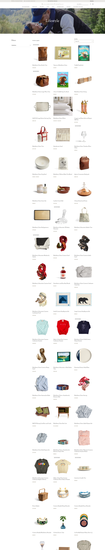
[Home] (11, 10)
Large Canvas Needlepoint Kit (82, 311)
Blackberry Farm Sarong (80, 395)
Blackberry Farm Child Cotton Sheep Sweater (82, 340)
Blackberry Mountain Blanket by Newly (40, 256)
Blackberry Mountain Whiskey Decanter (61, 228)
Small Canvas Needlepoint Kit (61, 311)
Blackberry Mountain (78, 6)
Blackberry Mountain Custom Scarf (41, 283)
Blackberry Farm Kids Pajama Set (41, 450)
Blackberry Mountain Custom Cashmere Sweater (40, 340)
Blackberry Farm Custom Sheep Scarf (40, 368)
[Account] (90, 4)
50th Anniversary (26, 6)
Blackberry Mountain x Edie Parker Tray (62, 368)
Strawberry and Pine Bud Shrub (61, 283)
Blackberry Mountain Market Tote (83, 227)
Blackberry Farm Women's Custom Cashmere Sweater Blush (83, 450)
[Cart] (93, 4)
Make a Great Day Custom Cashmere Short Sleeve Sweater (61, 478)
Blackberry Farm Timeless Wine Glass (82, 147)
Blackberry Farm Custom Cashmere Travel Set (83, 284)
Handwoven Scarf (58, 146)
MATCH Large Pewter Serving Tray (41, 118)
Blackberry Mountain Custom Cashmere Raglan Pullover (40, 478)
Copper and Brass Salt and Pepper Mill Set (83, 119)
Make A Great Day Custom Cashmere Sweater (60, 340)
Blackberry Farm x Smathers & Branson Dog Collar (61, 450)
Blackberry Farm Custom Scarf (61, 255)
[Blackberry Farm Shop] (16, 1)
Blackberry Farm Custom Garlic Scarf (82, 256)
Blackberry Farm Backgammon (40, 227)
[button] (34, 6)
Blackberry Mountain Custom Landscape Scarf (40, 312)
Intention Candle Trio (80, 478)
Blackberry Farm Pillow (59, 118)
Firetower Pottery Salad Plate (81, 367)
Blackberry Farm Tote (38, 146)
